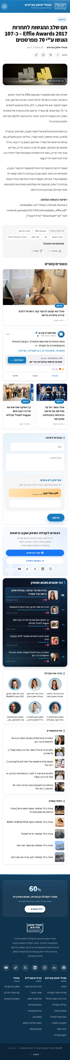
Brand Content (12, 998)
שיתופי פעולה (60, 1010)
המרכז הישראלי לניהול (17, 237)
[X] (35, 569)
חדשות (62, 19)
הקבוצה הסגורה (33, 560)
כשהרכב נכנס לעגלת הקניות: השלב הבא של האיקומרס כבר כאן (32, 739)
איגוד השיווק (57, 237)
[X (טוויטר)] (25, 967)
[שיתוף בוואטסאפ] (43, 55)
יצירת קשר (61, 1028)
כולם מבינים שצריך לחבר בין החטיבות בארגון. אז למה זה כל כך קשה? (29, 775)
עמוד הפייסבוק (33, 552)
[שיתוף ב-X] (50, 55)
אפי (45, 237)
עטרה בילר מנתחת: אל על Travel (36, 833)
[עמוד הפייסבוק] (63, 967)
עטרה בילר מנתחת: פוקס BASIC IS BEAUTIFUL (30, 821)
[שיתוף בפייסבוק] (57, 55)
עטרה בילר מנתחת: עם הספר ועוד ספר (34, 845)
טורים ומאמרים (35, 1010)
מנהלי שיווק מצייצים (38, 5)
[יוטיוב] (19, 569)
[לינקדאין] (43, 569)
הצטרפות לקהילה (58, 1016)
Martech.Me (36, 1028)
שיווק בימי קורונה (12, 986)
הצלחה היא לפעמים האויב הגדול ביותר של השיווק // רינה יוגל (33, 786)
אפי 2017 (35, 237)
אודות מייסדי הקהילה (56, 992)
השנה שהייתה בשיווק (32, 1022)
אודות (63, 986)
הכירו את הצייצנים (33, 986)
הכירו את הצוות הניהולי (56, 998)
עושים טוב (37, 1016)
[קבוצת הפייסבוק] (54, 967)
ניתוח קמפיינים (35, 1004)
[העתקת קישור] (36, 55)
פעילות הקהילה (59, 1004)
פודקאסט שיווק (35, 998)
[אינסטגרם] (50, 569)
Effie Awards (40, 230)
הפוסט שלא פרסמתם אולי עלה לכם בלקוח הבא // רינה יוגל (29, 763)
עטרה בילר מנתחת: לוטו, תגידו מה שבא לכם (32, 857)
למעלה (35, 1054)
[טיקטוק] (27, 569)
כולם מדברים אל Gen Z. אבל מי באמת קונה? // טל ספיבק (30, 751)
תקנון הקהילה (60, 1035)
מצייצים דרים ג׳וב (12, 992)
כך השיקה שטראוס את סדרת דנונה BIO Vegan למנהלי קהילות (18, 411)
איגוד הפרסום (24, 230)
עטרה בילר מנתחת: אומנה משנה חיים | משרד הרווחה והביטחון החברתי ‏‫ (31, 810)
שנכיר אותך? (36, 992)
